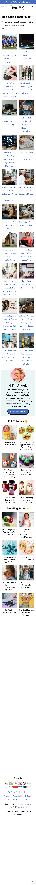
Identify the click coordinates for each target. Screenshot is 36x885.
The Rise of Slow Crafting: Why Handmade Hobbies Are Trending (26, 124)
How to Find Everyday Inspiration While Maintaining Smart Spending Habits (9, 90)
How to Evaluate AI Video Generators (26, 55)
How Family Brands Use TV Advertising (9, 121)
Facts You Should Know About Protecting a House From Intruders (26, 357)
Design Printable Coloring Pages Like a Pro (26, 155)
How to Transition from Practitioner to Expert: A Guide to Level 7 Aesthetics (9, 194)
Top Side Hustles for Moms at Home (9, 225)
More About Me (18, 411)
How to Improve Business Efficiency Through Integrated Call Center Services (9, 322)
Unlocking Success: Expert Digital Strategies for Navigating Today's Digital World (26, 322)
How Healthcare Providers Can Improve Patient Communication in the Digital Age (9, 288)
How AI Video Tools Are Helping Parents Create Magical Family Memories (9, 159)
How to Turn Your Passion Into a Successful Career (26, 190)
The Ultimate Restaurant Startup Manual (26, 284)
